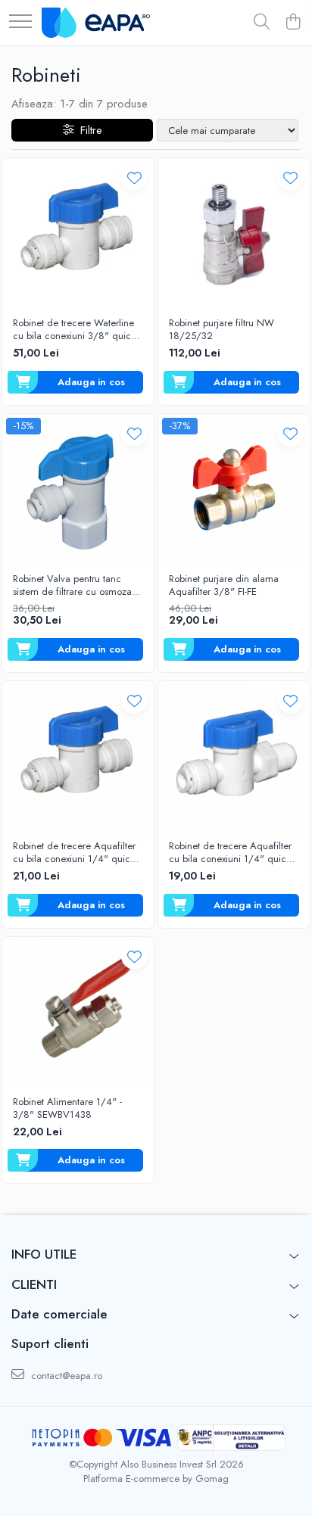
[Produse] (20, 22)
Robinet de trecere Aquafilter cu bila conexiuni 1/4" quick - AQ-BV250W (76, 853)
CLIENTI (34, 1284)
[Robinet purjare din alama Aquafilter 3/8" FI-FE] (234, 489)
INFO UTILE (43, 1254)
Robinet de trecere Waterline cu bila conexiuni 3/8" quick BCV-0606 (74, 330)
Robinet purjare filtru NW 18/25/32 (221, 330)
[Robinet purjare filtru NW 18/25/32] (234, 234)
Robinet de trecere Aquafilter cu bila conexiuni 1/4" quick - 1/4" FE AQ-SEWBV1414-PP (232, 853)
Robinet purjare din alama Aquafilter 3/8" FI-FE (224, 586)
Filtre (87, 130)
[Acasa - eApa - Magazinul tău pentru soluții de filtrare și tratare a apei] (96, 23)
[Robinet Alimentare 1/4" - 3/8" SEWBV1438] (78, 1012)
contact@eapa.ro (65, 1375)
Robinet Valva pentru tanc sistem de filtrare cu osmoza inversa (72, 586)
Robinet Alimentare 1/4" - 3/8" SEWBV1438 (67, 1109)
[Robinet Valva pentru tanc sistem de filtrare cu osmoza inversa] (78, 489)
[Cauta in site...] (262, 23)
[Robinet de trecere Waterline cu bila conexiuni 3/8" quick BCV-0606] (78, 234)
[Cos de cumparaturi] (293, 23)
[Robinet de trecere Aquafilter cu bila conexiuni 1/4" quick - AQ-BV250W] (78, 757)
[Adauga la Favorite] (134, 177)
